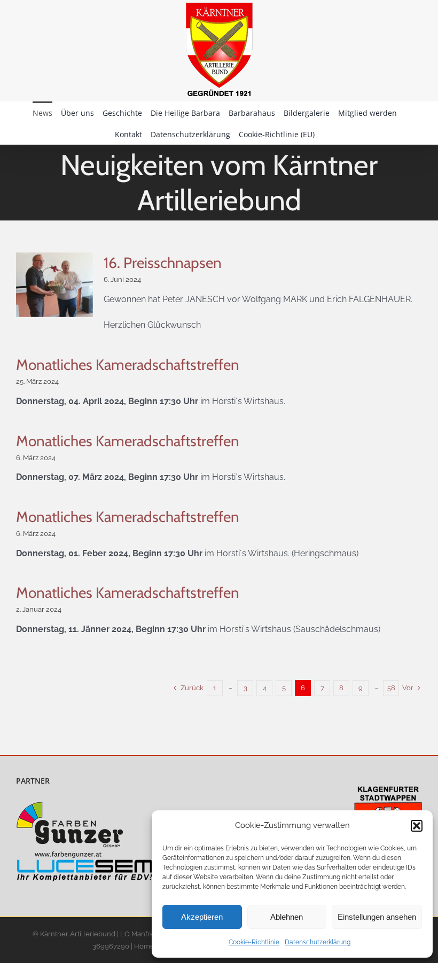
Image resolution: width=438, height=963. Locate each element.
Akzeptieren (202, 916)
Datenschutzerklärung (317, 942)
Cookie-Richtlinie (254, 942)
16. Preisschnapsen (163, 263)
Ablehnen (286, 916)
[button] (416, 825)
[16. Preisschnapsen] (54, 284)
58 (391, 688)
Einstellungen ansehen (377, 916)
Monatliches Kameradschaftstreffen (127, 365)
